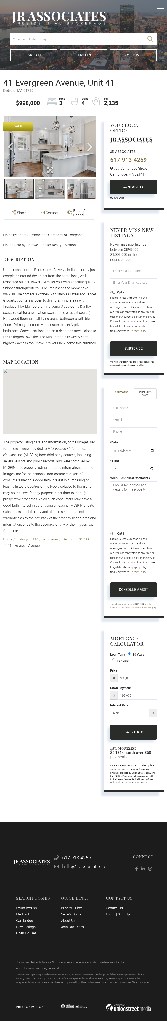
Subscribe (134, 348)
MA (35, 539)
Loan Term (117, 654)
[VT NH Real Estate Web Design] (128, 1007)
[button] (150, 39)
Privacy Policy (138, 330)
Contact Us (134, 187)
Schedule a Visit (145, 393)
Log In (110, 914)
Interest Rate (119, 705)
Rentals (83, 55)
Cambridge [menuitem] (24, 921)
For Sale (33, 55)
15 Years (123, 660)
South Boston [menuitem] (26, 908)
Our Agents (117, 198)
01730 (84, 539)
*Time (114, 460)
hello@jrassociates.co (84, 866)
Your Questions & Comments (130, 478)
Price (113, 670)
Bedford (69, 539)
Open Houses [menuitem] (26, 933)
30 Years (138, 654)
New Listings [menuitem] (26, 927)
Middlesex (50, 539)
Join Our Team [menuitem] (72, 927)
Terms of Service (143, 607)
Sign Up (124, 914)
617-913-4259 (128, 160)
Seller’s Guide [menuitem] (71, 914)
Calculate (133, 732)
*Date (114, 442)
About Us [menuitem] (68, 921)
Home (7, 539)
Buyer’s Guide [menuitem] (71, 908)
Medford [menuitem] (22, 914)
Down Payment (120, 688)
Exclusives (133, 55)
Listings (23, 539)
